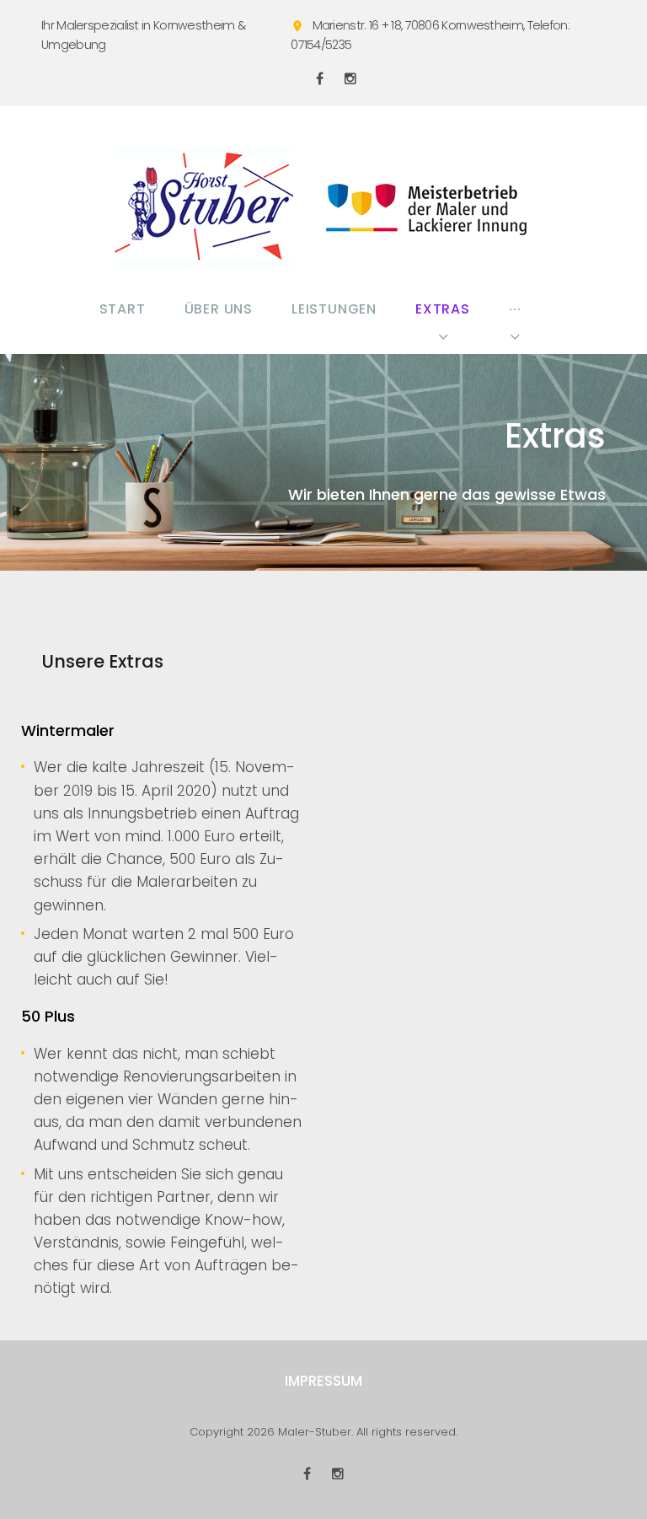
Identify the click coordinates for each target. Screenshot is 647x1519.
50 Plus (48, 1016)
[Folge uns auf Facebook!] (320, 78)
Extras (442, 309)
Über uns (218, 309)
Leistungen (334, 309)
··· (515, 309)
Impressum (323, 1381)
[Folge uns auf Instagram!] (350, 78)
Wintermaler (68, 730)
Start (122, 309)
